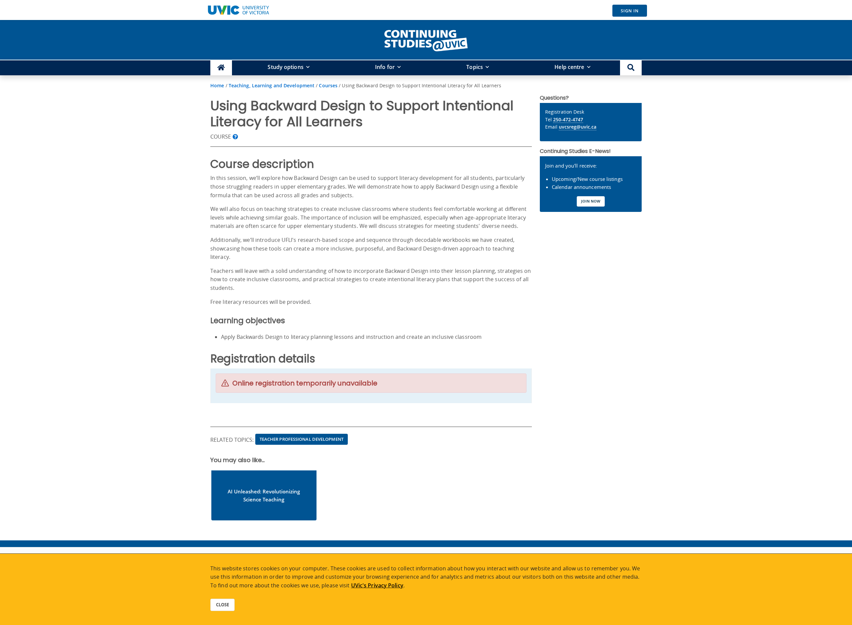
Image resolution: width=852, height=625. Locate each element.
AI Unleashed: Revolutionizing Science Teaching (264, 495)
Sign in (630, 11)
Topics (474, 67)
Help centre (569, 67)
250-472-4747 (568, 119)
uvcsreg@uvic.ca (577, 127)
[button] (631, 67)
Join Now (590, 201)
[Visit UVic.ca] (238, 10)
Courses (328, 85)
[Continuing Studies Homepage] (221, 67)
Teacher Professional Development (301, 439)
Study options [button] (285, 67)
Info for (385, 67)
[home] (426, 39)
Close (222, 605)
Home (217, 85)
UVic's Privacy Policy (377, 585)
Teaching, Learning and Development (272, 85)
